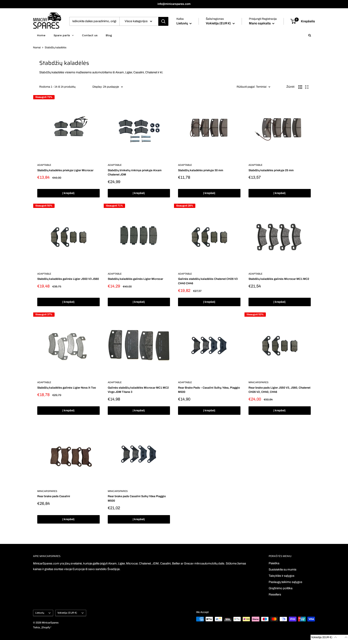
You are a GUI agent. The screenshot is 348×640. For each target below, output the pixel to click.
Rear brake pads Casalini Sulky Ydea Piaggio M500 (137, 498)
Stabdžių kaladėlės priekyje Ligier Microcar (65, 170)
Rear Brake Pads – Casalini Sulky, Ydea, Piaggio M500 (209, 390)
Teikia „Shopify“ (42, 627)
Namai (37, 47)
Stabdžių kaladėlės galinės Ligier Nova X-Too (66, 387)
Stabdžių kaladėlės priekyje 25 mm (271, 170)
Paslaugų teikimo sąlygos (285, 582)
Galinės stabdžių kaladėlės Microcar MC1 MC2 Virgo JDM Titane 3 (138, 390)
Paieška (274, 563)
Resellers (275, 594)
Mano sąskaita (260, 23)
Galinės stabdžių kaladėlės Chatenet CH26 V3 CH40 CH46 (208, 281)
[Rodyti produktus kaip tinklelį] (300, 87)
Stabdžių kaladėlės (55, 47)
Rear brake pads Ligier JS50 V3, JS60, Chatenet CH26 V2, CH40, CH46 (279, 390)
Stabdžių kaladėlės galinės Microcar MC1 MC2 (279, 278)
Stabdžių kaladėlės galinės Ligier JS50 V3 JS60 (68, 278)
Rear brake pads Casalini (53, 496)
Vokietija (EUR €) (67, 612)
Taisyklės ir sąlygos (281, 575)
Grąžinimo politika (280, 588)
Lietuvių (39, 612)
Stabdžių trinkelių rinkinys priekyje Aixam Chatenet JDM (135, 172)
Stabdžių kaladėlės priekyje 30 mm (200, 170)
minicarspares (258, 382)
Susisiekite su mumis (282, 569)
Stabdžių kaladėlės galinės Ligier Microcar (135, 278)
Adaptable (44, 165)
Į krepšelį (68, 193)
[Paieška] (163, 21)
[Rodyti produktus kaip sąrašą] (307, 87)
